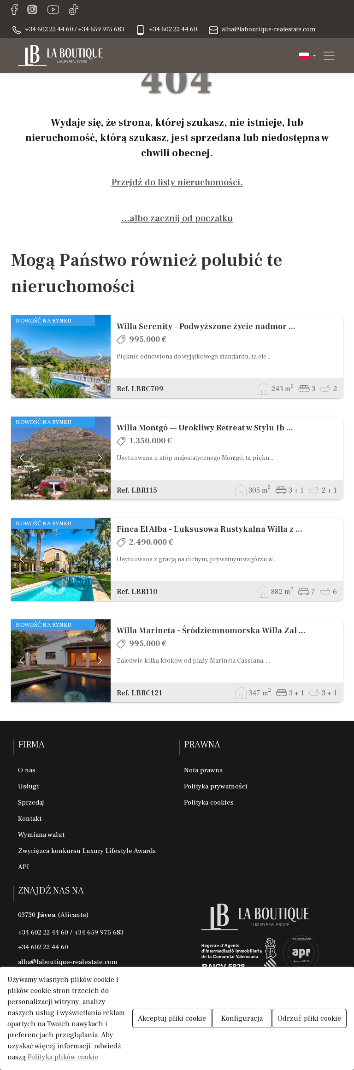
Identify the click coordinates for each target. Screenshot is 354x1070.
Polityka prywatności (216, 786)
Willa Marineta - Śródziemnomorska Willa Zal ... (211, 630)
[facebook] (14, 10)
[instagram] (32, 10)
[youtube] (53, 10)
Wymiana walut (41, 834)
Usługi (28, 786)
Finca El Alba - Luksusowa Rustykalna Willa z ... (209, 529)
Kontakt (29, 818)
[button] (308, 55)
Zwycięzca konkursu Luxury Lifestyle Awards (87, 851)
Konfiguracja (242, 1018)
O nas (26, 770)
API (23, 867)
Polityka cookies (209, 802)
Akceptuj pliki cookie (172, 1018)
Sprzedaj (31, 802)
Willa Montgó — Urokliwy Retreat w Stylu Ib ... (205, 428)
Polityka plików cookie (63, 1057)
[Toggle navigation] (326, 56)
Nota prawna (203, 770)
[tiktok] (73, 10)
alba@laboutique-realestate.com (68, 962)
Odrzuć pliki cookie (309, 1018)
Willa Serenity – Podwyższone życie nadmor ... (206, 326)
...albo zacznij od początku (177, 218)
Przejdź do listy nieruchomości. (177, 182)
